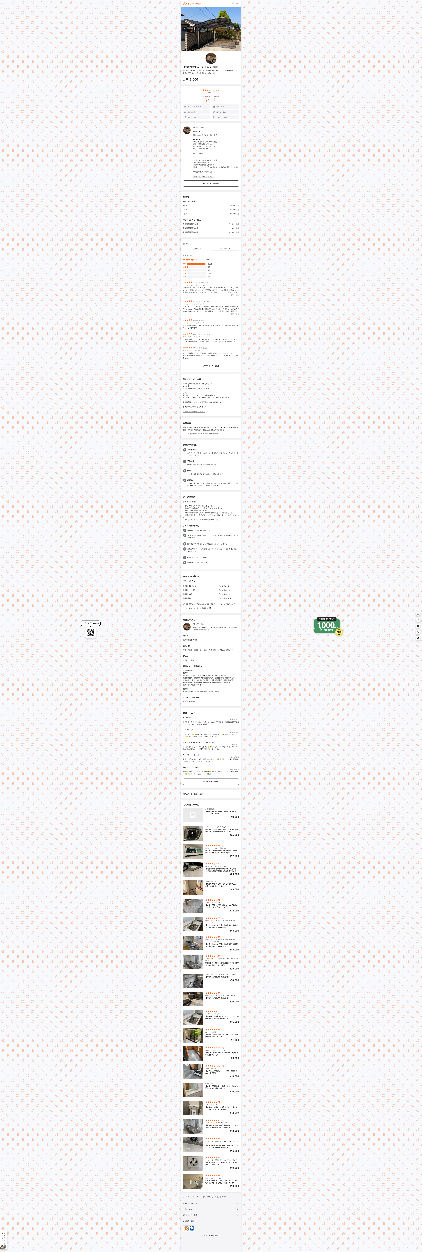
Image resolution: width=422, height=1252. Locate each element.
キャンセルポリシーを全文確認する (195, 608)
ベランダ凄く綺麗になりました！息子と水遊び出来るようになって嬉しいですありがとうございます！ (210, 326)
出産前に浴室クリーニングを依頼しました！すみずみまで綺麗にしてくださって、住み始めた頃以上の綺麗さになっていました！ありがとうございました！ (210, 340)
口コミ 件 (207, 92)
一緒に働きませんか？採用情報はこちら (4, 1237)
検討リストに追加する (211, 183)
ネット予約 (191, 449)
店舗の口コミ (197, 249)
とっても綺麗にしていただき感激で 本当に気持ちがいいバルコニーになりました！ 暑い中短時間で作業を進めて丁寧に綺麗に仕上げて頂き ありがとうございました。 (210, 355)
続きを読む (235, 295)
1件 (209, 273)
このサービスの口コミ (225, 249)
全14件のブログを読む (211, 781)
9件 (209, 267)
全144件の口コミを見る (211, 366)
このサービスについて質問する (203, 176)
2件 (209, 270)
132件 (210, 264)
